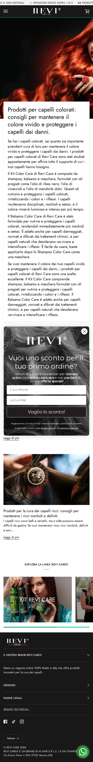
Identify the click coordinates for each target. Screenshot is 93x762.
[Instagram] (22, 722)
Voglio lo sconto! (46, 411)
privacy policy (48, 428)
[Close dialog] (84, 331)
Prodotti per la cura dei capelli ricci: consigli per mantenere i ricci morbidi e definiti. (41, 513)
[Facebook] (5, 722)
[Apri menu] (9, 11)
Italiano (11, 738)
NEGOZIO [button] (9, 685)
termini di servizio (69, 428)
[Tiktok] (14, 722)
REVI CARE (12, 747)
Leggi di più (11, 537)
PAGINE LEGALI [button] (12, 698)
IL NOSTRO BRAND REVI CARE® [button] (22, 655)
